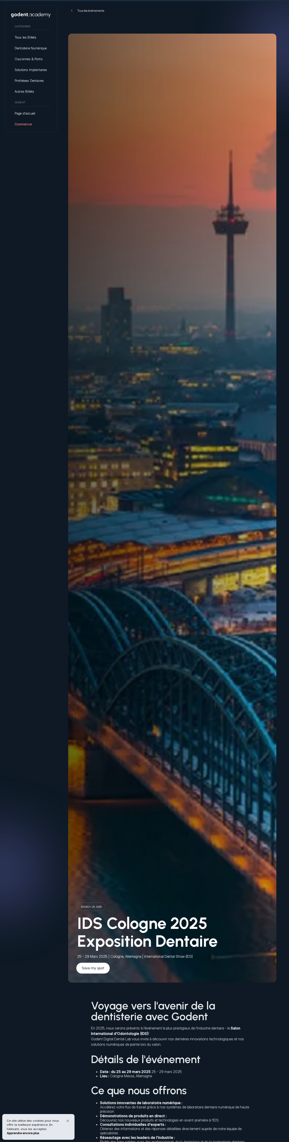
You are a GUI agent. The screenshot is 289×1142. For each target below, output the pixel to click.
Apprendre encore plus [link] (23, 1133)
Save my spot (93, 968)
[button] (68, 1121)
